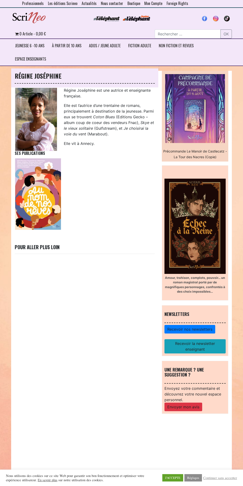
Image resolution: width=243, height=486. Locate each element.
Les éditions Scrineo (62, 3)
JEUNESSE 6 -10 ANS (29, 45)
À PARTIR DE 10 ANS (66, 45)
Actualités (89, 3)
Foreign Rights (177, 3)
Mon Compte (153, 3)
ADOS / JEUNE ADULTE (105, 45)
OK (226, 34)
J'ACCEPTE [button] (172, 478)
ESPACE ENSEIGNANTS (30, 59)
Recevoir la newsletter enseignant (195, 346)
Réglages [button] (193, 478)
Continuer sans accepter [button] (220, 478)
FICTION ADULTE (139, 45)
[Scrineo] (29, 16)
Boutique (133, 3)
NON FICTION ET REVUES (176, 45)
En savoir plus (47, 480)
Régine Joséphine (38, 75)
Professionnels (33, 3)
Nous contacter (112, 3)
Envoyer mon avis (183, 407)
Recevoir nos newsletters (189, 329)
